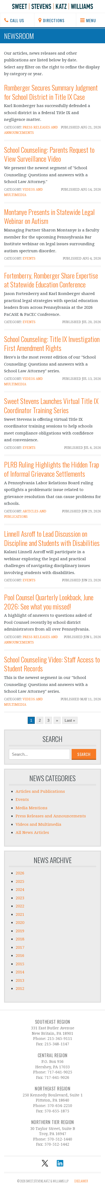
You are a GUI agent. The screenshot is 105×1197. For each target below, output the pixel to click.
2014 (20, 972)
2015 (20, 963)
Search (52, 739)
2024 (20, 889)
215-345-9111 (59, 1038)
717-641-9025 (59, 1072)
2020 (20, 922)
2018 (20, 939)
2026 (20, 873)
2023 (20, 898)
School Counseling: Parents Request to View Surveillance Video (49, 154)
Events (29, 258)
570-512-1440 (59, 1139)
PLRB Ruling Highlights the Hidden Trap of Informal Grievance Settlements (51, 469)
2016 (20, 955)
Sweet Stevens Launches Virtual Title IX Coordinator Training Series (51, 405)
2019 (20, 931)
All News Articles (32, 832)
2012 (20, 988)
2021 (20, 914)
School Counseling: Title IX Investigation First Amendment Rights (52, 343)
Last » (70, 720)
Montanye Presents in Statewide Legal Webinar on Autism (49, 216)
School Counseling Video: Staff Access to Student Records (52, 664)
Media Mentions (31, 807)
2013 (20, 980)
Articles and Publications (40, 791)
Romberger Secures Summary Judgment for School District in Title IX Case (51, 92)
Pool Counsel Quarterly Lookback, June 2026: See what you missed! (48, 602)
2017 (20, 947)
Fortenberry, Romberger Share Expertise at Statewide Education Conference (51, 280)
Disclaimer (81, 1181)
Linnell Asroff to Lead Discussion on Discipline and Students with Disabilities (52, 538)
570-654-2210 (59, 1105)
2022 (20, 906)
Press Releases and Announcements (51, 816)
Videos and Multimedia (38, 824)
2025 (20, 881)
